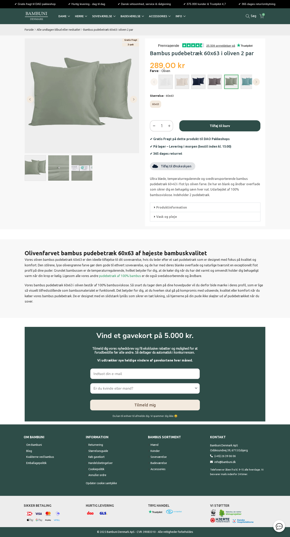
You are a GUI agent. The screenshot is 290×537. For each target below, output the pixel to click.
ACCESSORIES (158, 16)
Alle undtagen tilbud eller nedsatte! (58, 29)
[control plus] (170, 125)
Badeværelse (159, 463)
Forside (29, 29)
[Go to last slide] (30, 99)
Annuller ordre (97, 475)
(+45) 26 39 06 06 (225, 456)
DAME (62, 16)
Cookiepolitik (96, 469)
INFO (179, 16)
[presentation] (256, 82)
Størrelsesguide (98, 451)
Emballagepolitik (36, 463)
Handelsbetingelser (100, 463)
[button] (205, 207)
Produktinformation (171, 207)
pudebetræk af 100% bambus (120, 276)
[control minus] (153, 125)
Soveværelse (159, 456)
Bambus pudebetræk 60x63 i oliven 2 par (108, 29)
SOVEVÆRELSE (102, 16)
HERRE (79, 16)
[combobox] (144, 388)
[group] (35, 168)
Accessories (158, 469)
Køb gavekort (96, 456)
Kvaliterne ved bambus (40, 456)
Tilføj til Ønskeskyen (176, 166)
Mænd (154, 444)
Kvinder (155, 451)
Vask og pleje (166, 216)
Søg (253, 16)
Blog (29, 451)
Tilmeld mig (145, 405)
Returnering (95, 444)
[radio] (165, 82)
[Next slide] (133, 99)
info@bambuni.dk (225, 462)
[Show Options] (196, 388)
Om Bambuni (34, 444)
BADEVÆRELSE (130, 16)
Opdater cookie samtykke (101, 483)
